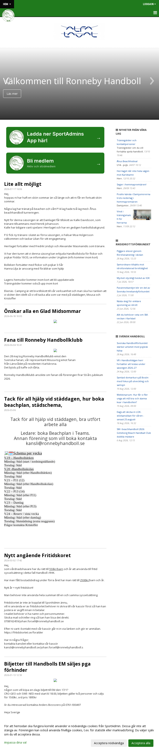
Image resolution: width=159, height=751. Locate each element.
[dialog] (79, 734)
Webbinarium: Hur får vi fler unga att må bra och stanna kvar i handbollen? (132, 398)
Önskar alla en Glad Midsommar (42, 311)
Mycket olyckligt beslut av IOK (133, 277)
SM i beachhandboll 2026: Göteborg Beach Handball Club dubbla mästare (134, 433)
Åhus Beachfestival (127, 161)
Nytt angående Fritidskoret (37, 555)
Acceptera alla (140, 743)
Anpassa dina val (15, 742)
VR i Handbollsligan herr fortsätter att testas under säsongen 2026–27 (131, 364)
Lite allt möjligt (22, 184)
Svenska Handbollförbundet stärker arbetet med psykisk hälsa (132, 346)
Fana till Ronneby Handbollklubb (43, 340)
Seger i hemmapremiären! (131, 184)
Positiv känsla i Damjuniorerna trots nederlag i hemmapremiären (133, 198)
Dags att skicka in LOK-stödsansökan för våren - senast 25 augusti (130, 415)
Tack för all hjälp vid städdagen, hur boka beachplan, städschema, (54, 401)
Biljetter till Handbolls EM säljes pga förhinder (47, 666)
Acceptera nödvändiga (109, 743)
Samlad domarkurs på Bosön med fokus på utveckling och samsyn (133, 381)
